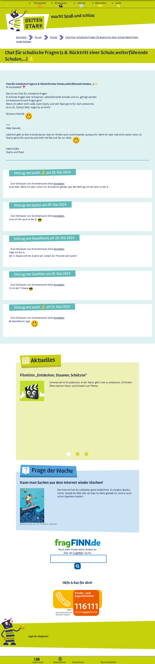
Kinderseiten (61, 3)
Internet (81, 3)
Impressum (37, 661)
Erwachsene (78, 661)
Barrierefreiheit (108, 661)
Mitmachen (100, 3)
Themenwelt (40, 3)
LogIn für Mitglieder (38, 636)
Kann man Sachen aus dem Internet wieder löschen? (61, 482)
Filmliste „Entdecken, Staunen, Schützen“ (53, 375)
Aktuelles (43, 360)
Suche (118, 3)
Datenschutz (59, 661)
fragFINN (78, 553)
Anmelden (59, 183)
